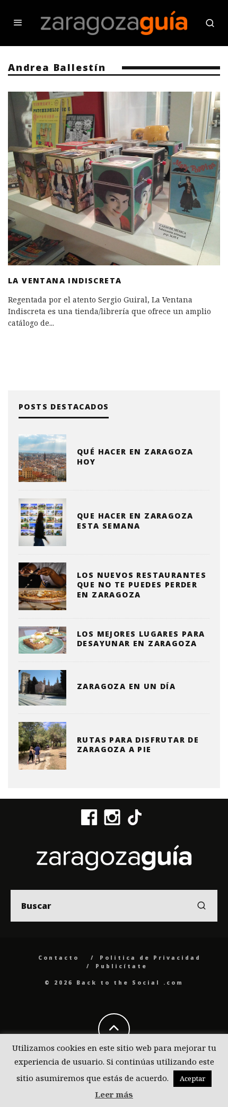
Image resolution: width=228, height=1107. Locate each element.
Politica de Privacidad (150, 957)
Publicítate (121, 966)
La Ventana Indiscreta (64, 280)
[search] (201, 906)
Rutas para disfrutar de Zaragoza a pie (138, 744)
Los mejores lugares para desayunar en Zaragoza (141, 638)
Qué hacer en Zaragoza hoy (135, 456)
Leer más (114, 1094)
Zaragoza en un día (126, 686)
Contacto (58, 957)
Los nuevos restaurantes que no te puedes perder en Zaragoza (141, 584)
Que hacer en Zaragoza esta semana (135, 520)
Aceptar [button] (192, 1078)
